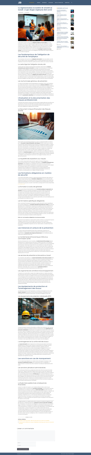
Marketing (67, 2)
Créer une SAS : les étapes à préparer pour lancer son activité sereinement (63, 47)
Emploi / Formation (59, 2)
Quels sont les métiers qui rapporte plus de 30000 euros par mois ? (62, 23)
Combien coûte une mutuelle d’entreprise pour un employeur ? (63, 42)
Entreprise (31, 2)
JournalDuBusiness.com (27, 453)
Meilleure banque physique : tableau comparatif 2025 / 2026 (62, 19)
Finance (38, 2)
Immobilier (44, 2)
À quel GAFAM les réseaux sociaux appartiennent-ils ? (62, 15)
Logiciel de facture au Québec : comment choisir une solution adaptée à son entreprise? (62, 33)
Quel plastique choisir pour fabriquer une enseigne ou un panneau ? (62, 28)
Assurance (50, 2)
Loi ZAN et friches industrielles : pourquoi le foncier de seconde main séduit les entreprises (62, 37)
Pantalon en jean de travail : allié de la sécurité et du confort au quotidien (34, 420)
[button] (71, 2)
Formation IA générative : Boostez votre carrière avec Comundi (62, 11)
